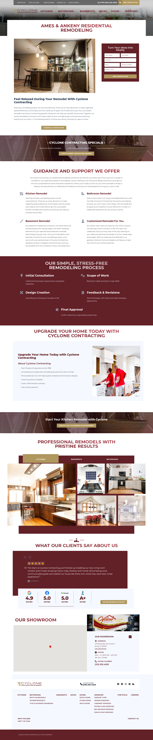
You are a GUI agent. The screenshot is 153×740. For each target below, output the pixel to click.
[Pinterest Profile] (129, 684)
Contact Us (61, 2)
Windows (131, 11)
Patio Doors (85, 703)
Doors (115, 11)
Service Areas (49, 2)
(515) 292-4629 (102, 664)
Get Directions (100, 649)
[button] (56, 606)
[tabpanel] (76, 495)
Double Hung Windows (104, 706)
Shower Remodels (37, 700)
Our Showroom (104, 636)
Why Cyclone (34, 2)
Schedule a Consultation (54, 128)
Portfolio (21, 2)
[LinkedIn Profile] (122, 684)
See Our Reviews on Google (114, 602)
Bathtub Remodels (38, 697)
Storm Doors (85, 700)
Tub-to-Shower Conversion (41, 703)
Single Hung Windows (103, 712)
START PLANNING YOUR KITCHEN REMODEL (76, 153)
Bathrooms (66, 11)
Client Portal (73, 2)
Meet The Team (24, 721)
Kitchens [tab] (40, 459)
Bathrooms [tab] (112, 459)
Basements (87, 11)
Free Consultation (130, 2)
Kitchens (47, 11)
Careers (135, 695)
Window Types (100, 697)
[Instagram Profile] (125, 684)
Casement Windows (102, 703)
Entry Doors (85, 697)
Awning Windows (101, 700)
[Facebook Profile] (118, 684)
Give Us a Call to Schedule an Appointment (76, 425)
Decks (103, 11)
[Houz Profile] (133, 684)
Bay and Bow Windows (104, 709)
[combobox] (120, 70)
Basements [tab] (76, 459)
